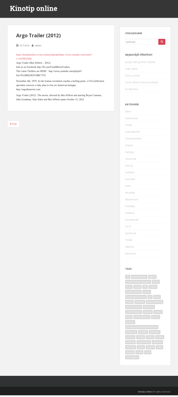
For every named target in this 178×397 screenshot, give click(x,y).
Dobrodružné (132, 131)
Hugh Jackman (133, 291)
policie (155, 316)
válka (159, 347)
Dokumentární (133, 138)
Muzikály (130, 192)
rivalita (140, 337)
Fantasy (129, 152)
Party (128, 316)
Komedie (130, 179)
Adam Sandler (139, 276)
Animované (131, 118)
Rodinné (129, 213)
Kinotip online (33, 8)
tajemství (157, 342)
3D (127, 276)
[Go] (161, 42)
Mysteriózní (131, 199)
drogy (137, 286)
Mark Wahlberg (154, 301)
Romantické (132, 219)
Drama (129, 145)
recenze (130, 337)
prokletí (143, 332)
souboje (130, 342)
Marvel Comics (133, 306)
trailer (141, 347)
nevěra (158, 311)
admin (38, 45)
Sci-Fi (128, 226)
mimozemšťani (133, 311)
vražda (150, 347)
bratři (156, 281)
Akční (128, 111)
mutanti (148, 311)
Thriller (129, 240)
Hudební (129, 172)
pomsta (130, 322)
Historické (130, 158)
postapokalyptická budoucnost (141, 327)
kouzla (146, 291)
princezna (131, 332)
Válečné (129, 246)
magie (129, 301)
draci (128, 286)
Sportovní (130, 233)
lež (150, 296)
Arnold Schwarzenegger (138, 281)
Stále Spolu (131, 68)
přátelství (154, 332)
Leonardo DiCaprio (135, 296)
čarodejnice (132, 357)
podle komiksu (142, 316)
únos (147, 352)
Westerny (130, 253)
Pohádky (130, 206)
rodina (159, 337)
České (128, 125)
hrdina (153, 286)
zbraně (129, 352)
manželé (140, 301)
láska (157, 296)
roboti (150, 337)
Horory (129, 165)
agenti (152, 276)
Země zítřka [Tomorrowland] (141, 82)
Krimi (128, 185)
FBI (145, 286)
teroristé (130, 347)
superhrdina (144, 342)
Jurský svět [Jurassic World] (140, 62)
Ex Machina (131, 89)
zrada (139, 352)
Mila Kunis (149, 306)
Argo (14, 123)
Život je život (132, 75)
